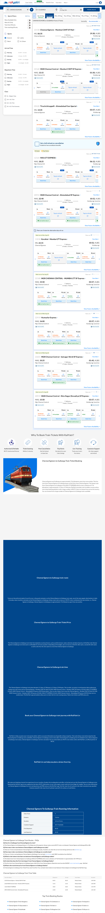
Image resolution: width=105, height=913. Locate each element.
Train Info (58, 2)
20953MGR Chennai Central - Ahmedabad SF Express (16, 889)
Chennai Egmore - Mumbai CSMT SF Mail (54, 30)
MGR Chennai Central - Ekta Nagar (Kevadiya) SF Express (62, 396)
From (8, 7)
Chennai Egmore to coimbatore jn (50, 901)
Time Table (96, 29)
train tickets (48, 854)
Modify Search (91, 9)
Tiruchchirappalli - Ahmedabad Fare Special (55, 106)
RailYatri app (78, 849)
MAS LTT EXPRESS (45, 158)
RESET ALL (27, 16)
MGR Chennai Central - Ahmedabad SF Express (56, 195)
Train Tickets (28, 2)
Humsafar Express (46, 317)
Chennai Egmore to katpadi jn (81, 901)
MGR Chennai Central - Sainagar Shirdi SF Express (59, 357)
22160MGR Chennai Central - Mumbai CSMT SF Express (17, 883)
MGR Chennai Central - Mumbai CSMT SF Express (57, 69)
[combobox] (17, 9)
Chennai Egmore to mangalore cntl (50, 909)
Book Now (43, 52)
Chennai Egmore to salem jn (80, 905)
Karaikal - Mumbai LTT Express (51, 239)
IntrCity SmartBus (39, 2)
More (65, 2)
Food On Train (50, 2)
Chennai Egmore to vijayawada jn (18, 905)
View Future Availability (92, 60)
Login (97, 2)
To (36, 7)
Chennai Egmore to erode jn (48, 905)
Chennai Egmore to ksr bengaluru (18, 901)
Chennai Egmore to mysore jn (81, 909)
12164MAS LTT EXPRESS (10, 886)
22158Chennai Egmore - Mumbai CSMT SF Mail (15, 880)
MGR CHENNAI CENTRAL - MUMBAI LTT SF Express (59, 278)
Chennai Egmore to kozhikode (17, 909)
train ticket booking (75, 863)
